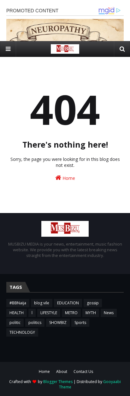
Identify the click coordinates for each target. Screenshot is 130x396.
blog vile (41, 303)
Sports (80, 322)
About (61, 371)
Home (68, 178)
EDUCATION (68, 303)
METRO (71, 312)
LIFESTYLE (48, 312)
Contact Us (83, 371)
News (109, 312)
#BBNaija (17, 303)
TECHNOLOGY (22, 332)
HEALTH (16, 312)
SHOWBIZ (58, 322)
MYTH (91, 312)
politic (15, 322)
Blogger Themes (58, 381)
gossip (93, 303)
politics (34, 322)
